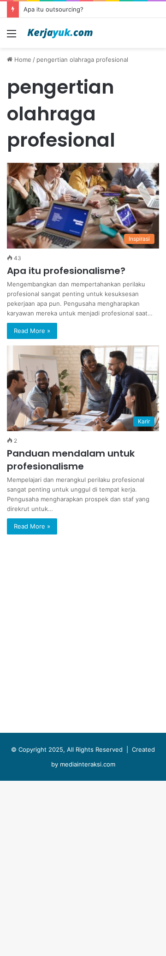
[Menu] (11, 36)
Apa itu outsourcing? (53, 9)
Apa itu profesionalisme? (66, 270)
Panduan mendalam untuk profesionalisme (71, 460)
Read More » (32, 330)
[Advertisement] (83, 136)
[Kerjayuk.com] (60, 33)
